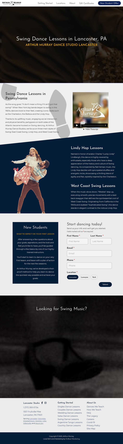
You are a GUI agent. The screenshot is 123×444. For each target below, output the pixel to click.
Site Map (91, 428)
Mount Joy (39, 423)
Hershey (38, 421)
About (72, 3)
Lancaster (73, 277)
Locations (60, 3)
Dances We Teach (95, 406)
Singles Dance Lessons (69, 406)
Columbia (42, 419)
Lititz (44, 421)
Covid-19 (91, 422)
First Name (73, 236)
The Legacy (92, 416)
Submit (105, 284)
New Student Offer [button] (109, 3)
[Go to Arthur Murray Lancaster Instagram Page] (45, 402)
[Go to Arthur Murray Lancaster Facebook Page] (42, 402)
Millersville (27, 423)
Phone (70, 260)
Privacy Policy (93, 425)
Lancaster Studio (31, 403)
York (94, 277)
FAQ (89, 413)
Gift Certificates (86, 3)
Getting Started (45, 3)
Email (70, 248)
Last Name (96, 236)
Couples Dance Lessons (69, 410)
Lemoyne (84, 277)
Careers (90, 419)
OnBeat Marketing (73, 439)
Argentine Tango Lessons (70, 422)
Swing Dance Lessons (68, 419)
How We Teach (94, 410)
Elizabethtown (29, 421)
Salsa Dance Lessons (68, 416)
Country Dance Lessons (69, 425)
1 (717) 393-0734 (30, 407)
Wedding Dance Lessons (70, 413)
